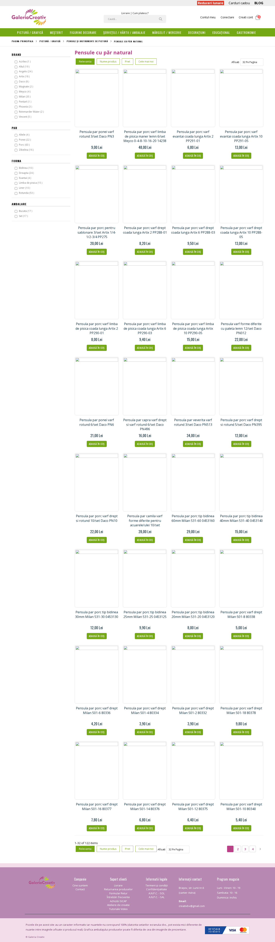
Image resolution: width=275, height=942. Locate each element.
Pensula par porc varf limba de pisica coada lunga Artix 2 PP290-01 (96, 328)
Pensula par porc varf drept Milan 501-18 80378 (241, 710)
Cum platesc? (140, 13)
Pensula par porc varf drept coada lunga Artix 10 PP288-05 (241, 232)
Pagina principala (22, 41)
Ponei (25, 139)
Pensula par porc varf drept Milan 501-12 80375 (193, 806)
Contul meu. (208, 17)
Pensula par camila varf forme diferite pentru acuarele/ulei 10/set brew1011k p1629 (144, 523)
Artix (25, 76)
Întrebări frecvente (118, 897)
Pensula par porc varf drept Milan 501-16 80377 (97, 806)
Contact (80, 889)
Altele (24, 134)
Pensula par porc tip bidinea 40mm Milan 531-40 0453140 (241, 518)
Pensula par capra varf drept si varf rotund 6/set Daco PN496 (144, 424)
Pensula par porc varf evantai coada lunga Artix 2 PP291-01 (193, 136)
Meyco (25, 91)
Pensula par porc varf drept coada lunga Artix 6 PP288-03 (193, 230)
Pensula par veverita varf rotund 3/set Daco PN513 (193, 422)
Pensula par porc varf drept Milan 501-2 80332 (193, 710)
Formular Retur (118, 893)
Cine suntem (80, 885)
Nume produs (108, 61)
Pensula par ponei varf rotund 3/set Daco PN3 (96, 134)
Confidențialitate (156, 889)
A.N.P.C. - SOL (157, 893)
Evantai (25, 178)
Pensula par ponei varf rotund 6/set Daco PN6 (96, 422)
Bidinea (26, 168)
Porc (25, 144)
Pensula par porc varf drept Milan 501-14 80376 (145, 806)
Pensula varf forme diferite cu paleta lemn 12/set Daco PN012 (241, 328)
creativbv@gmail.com (192, 906)
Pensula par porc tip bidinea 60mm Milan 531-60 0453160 (193, 518)
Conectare (227, 17)
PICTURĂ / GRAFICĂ (50, 41)
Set (24, 216)
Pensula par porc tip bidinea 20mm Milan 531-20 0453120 (193, 614)
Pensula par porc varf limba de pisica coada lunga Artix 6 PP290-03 (145, 328)
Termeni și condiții (157, 885)
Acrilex (25, 61)
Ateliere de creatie (118, 905)
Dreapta (27, 173)
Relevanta (85, 61)
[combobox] (135, 19)
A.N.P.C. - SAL (156, 897)
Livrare (125, 13)
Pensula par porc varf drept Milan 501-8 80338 (241, 614)
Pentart (25, 101)
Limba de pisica (31, 182)
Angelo (26, 71)
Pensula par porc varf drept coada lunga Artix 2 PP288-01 (145, 230)
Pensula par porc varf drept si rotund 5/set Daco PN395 (241, 422)
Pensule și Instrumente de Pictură (87, 41)
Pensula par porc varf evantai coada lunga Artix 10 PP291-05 (241, 136)
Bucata (26, 211)
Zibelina (27, 149)
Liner (25, 188)
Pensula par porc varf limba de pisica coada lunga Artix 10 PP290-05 (193, 328)
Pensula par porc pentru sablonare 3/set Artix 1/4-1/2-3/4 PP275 (97, 232)
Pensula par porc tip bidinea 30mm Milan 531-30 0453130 (96, 614)
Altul (24, 66)
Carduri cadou (239, 3)
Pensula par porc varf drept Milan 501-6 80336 (97, 710)
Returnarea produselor (118, 889)
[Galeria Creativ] (29, 17)
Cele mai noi (146, 61)
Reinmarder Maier (32, 111)
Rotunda (27, 193)
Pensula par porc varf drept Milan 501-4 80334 (145, 710)
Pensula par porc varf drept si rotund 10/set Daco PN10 (97, 518)
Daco (24, 81)
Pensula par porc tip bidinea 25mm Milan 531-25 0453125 (144, 614)
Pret (127, 61)
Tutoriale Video (118, 909)
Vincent (25, 116)
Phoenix (26, 106)
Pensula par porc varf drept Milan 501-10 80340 (241, 806)
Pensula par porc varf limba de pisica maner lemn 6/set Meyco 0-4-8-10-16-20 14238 (144, 136)
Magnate (26, 86)
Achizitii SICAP (118, 901)
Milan (25, 96)
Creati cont (246, 17)
